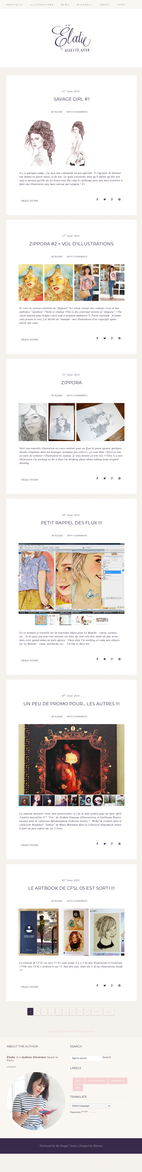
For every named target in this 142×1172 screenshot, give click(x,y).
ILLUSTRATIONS (96, 1081)
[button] (121, 578)
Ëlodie (58, 112)
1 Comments (80, 535)
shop (121, 5)
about (105, 5)
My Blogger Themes (67, 1145)
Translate (92, 1112)
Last (109, 1011)
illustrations (41, 5)
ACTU (79, 1081)
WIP (78, 1088)
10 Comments (80, 112)
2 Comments (80, 901)
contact (32, 1062)
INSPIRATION (117, 1081)
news (65, 5)
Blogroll (85, 5)
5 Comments (80, 716)
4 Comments (80, 395)
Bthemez (97, 1145)
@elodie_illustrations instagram (71, 1031)
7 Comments (80, 256)
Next (97, 1011)
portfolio (14, 5)
